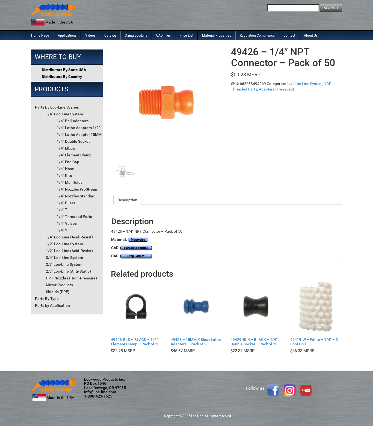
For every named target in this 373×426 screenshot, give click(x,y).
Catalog (110, 35)
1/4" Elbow (66, 148)
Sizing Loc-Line (136, 35)
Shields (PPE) (57, 292)
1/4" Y (62, 230)
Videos (90, 35)
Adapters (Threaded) (276, 89)
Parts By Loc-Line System (57, 107)
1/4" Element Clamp (74, 155)
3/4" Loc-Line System (64, 257)
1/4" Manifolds (69, 182)
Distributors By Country (62, 76)
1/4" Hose (65, 169)
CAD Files (163, 35)
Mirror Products (59, 285)
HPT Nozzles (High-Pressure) (71, 278)
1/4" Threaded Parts (74, 216)
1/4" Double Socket (73, 141)
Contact (289, 35)
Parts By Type (47, 298)
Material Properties (216, 35)
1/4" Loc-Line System (64, 114)
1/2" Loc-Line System (64, 244)
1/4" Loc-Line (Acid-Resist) (69, 237)
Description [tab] (127, 200)
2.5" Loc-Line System (64, 264)
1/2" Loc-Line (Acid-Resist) (69, 251)
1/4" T (62, 210)
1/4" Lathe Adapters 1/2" (78, 128)
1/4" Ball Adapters (72, 121)
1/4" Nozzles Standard (76, 196)
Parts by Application (52, 305)
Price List (186, 35)
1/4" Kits (64, 175)
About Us (311, 35)
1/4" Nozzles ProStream (77, 189)
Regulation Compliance (257, 35)
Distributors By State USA (64, 70)
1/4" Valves (67, 223)
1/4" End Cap (68, 162)
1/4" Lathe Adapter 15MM (79, 134)
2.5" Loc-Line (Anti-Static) (68, 271)
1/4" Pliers (66, 203)
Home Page (40, 35)
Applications (67, 35)
